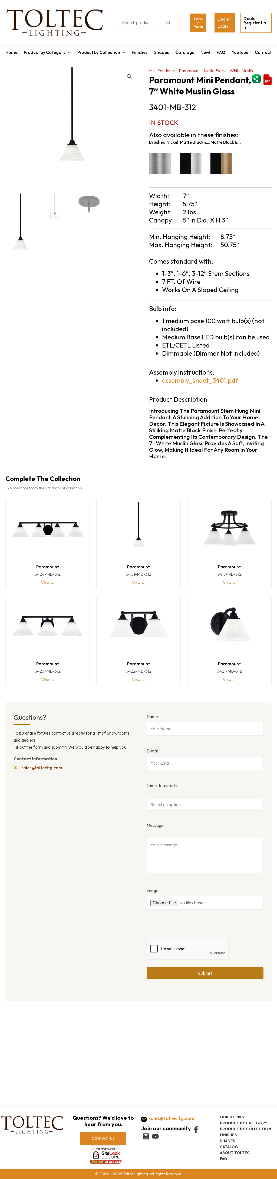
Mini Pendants (162, 70)
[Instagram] (146, 1136)
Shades (161, 52)
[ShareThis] (256, 78)
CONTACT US (103, 1138)
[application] (68, 52)
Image (153, 890)
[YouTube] (155, 1136)
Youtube (240, 52)
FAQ (221, 52)
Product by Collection (98, 52)
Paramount (189, 70)
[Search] (168, 22)
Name (152, 716)
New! (205, 52)
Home (11, 52)
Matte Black (215, 70)
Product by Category (44, 52)
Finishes (139, 52)
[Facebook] (196, 1129)
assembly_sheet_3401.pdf (200, 380)
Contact (263, 52)
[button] (129, 76)
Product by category (243, 1123)
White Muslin (241, 70)
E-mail (153, 751)
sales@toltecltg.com (41, 767)
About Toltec (235, 1152)
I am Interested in (163, 785)
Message (155, 825)
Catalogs (184, 52)
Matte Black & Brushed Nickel (195, 142)
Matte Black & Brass (225, 142)
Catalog (229, 1146)
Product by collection (245, 1128)
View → (47, 582)
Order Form (198, 23)
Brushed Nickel (163, 142)
